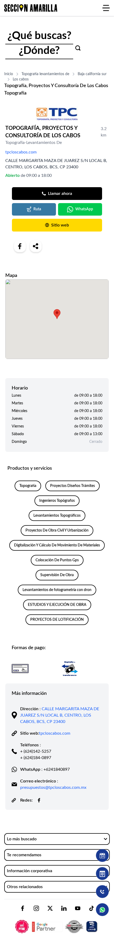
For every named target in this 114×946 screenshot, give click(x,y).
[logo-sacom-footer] (57, 922)
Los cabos (21, 79)
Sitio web (60, 225)
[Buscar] (78, 48)
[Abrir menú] (106, 8)
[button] (57, 314)
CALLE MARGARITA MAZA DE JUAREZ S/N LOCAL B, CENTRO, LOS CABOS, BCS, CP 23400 (59, 715)
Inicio (8, 74)
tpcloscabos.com (21, 152)
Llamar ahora (60, 193)
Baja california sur (92, 74)
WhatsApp (84, 209)
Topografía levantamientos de (45, 74)
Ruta (37, 209)
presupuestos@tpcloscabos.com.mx (53, 787)
